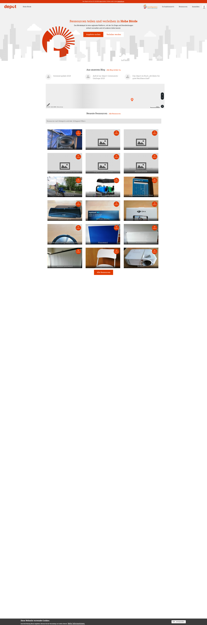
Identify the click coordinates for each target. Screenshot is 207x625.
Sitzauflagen (103, 148)
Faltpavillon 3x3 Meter (103, 171)
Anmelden (195, 7)
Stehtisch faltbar (141, 148)
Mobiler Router (103, 219)
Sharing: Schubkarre (65, 195)
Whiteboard (141, 242)
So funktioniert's (168, 7)
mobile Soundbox (65, 148)
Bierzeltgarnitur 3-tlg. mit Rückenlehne (141, 170)
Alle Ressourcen (115, 114)
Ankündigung (120, 1)
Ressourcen (183, 7)
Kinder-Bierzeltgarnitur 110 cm (65, 171)
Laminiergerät (64, 219)
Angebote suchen (93, 34)
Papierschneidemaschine (141, 195)
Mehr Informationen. (76, 623)
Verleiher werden (114, 34)
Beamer (141, 266)
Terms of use (60, 107)
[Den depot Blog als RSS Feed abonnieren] (120, 69)
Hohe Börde (27, 7)
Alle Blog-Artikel (113, 70)
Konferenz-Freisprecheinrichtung (64, 242)
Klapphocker (103, 266)
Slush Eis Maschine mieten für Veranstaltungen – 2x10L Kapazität (103, 193)
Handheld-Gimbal (141, 219)
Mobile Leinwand (65, 266)
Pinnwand (103, 242)
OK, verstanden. (178, 622)
